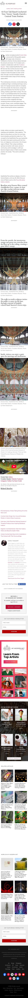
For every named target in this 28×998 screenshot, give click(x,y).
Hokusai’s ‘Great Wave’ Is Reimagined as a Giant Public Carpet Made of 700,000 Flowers (7, 786)
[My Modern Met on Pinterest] (8, 974)
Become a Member (14, 607)
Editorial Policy (9, 988)
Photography (18, 963)
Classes (8, 967)
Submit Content (20, 988)
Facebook (19, 479)
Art (12, 8)
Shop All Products (14, 758)
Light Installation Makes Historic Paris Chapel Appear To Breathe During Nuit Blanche (20, 897)
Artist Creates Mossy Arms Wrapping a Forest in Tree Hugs (6, 826)
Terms (15, 992)
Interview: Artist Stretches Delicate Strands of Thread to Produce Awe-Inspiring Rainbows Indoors (13, 523)
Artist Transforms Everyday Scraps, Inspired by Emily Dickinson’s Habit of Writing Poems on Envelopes (6, 875)
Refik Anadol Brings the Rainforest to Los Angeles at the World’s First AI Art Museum (20, 826)
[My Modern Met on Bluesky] (17, 978)
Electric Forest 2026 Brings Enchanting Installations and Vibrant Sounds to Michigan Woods (20, 918)
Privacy (11, 992)
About (4, 988)
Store (23, 969)
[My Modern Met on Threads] (14, 978)
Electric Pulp (20, 995)
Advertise (11, 990)
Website (13, 479)
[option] (7, 687)
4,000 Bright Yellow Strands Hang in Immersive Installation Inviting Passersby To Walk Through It (20, 874)
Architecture (7, 965)
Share (22, 584)
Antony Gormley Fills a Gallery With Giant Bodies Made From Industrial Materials (7, 918)
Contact (6, 990)
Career (16, 965)
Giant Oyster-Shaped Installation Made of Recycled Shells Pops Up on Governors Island (21, 807)
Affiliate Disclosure (18, 990)
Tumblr (20, 481)
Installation (18, 8)
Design (12, 963)
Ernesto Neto (23, 55)
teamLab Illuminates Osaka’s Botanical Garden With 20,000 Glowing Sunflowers (20, 785)
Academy (18, 969)
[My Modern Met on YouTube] (23, 974)
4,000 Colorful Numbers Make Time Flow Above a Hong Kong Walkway (7, 807)
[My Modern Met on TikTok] (10, 978)
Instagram (3, 481)
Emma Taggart (11, 20)
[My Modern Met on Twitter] (12, 974)
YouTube (14, 481)
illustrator (10, 562)
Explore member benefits (14, 611)
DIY (13, 965)
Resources (22, 965)
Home (8, 8)
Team (15, 988)
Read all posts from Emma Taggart (16, 578)
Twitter (9, 481)
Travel (13, 969)
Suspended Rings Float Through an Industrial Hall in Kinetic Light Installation (7, 896)
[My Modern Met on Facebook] (4, 974)
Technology (7, 969)
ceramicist (17, 562)
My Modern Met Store (9, 707)
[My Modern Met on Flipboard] (19, 974)
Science (21, 967)
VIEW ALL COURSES (10, 662)
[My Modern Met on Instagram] (15, 974)
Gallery (11, 477)
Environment (15, 967)
